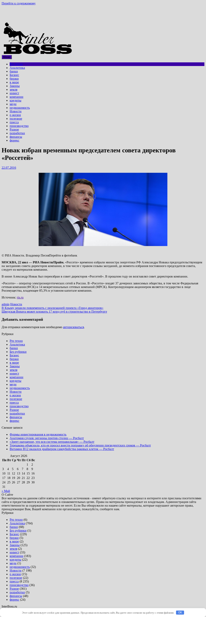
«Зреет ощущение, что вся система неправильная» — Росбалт (52, 441)
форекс (14, 140)
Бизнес (14, 75)
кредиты (15, 100)
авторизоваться (73, 327)
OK (180, 612)
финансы (16, 136)
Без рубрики (18, 351)
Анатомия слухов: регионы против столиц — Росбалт (47, 438)
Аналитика (17, 67)
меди (13, 104)
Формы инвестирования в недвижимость (38, 434)
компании (16, 96)
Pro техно (16, 64)
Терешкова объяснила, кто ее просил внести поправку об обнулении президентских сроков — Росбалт (80, 445)
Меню (6, 57)
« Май (6, 491)
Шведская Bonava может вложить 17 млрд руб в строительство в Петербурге (54, 311)
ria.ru (20, 297)
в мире (14, 82)
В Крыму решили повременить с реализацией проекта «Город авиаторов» (52, 308)
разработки (17, 133)
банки (14, 71)
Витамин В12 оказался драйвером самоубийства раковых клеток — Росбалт (62, 449)
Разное (14, 129)
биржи (14, 78)
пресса (14, 122)
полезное (16, 118)
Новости (16, 111)
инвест (14, 93)
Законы (15, 86)
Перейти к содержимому (19, 3)
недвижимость (20, 107)
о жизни (15, 115)
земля (13, 89)
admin (5, 304)
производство (19, 126)
